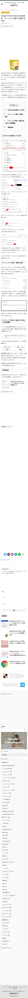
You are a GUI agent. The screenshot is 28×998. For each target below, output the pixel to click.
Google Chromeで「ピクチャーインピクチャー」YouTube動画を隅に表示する (17, 653)
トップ (3, 987)
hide (16, 105)
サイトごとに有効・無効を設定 (14, 115)
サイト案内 (9, 987)
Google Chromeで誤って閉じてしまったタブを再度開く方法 (17, 633)
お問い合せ (15, 988)
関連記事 (9, 127)
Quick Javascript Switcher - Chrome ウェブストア (15, 336)
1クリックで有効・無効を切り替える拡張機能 (14, 122)
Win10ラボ (14, 5)
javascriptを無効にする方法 (15, 110)
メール (3, 597)
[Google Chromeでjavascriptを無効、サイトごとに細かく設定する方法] (15, 554)
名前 (3, 591)
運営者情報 (15, 987)
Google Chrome (5, 559)
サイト (3, 603)
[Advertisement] (14, 42)
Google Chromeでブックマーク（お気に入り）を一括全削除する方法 (17, 623)
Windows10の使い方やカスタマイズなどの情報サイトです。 (14, 991)
